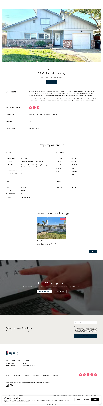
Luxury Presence (18, 395)
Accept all (95, 399)
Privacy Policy (93, 331)
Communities (36, 375)
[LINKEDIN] (88, 374)
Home (7, 375)
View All (93, 251)
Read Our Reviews (60, 291)
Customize (86, 399)
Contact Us (55, 375)
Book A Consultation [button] (44, 291)
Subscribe (85, 336)
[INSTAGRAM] (84, 374)
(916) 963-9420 (10, 363)
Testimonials (46, 375)
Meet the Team (16, 375)
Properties (26, 375)
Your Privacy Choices (51, 404)
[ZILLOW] (91, 374)
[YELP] (95, 374)
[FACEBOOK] (80, 374)
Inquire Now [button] (51, 82)
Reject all (78, 399)
